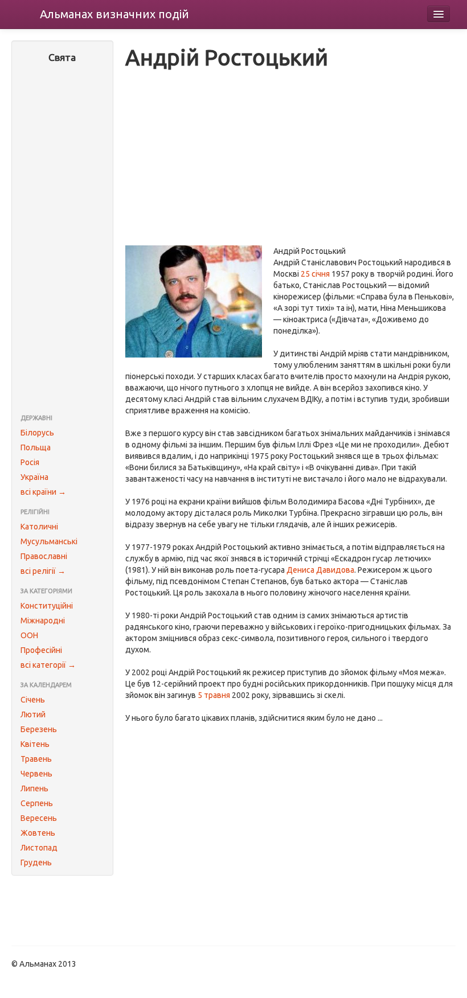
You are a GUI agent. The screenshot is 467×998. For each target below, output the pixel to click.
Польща (36, 447)
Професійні (41, 650)
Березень (39, 729)
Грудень (36, 862)
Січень (33, 699)
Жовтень (38, 832)
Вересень (39, 818)
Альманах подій (114, 13)
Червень (36, 773)
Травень (36, 758)
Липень (34, 788)
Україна (34, 477)
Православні (44, 556)
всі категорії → (48, 665)
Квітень (35, 744)
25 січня (315, 273)
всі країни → (43, 491)
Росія (30, 462)
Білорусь (37, 432)
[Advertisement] (62, 239)
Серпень (37, 803)
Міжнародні (43, 620)
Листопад (39, 847)
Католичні (39, 526)
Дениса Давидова (320, 569)
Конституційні (47, 605)
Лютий (33, 714)
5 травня (214, 695)
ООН (29, 635)
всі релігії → (43, 571)
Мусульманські (49, 541)
